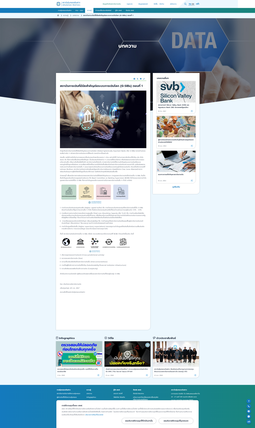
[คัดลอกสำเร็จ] (144, 79)
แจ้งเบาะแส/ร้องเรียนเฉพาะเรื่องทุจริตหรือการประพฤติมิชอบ (145, 398)
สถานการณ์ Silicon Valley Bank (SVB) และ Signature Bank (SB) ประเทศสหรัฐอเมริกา (173, 106)
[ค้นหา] (185, 3)
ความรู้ (65, 15)
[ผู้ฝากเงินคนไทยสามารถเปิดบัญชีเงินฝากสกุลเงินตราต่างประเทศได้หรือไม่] (176, 126)
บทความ (76, 15)
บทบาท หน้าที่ (117, 393)
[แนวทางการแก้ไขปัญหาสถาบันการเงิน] (176, 161)
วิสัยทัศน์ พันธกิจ (119, 397)
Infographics (91, 397)
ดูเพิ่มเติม (176, 186)
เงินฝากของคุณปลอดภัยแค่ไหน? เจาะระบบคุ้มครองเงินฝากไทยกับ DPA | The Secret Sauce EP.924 (127, 370)
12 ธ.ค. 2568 (110, 375)
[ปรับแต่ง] (197, 3)
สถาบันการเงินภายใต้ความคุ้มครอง (68, 393)
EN (193, 4)
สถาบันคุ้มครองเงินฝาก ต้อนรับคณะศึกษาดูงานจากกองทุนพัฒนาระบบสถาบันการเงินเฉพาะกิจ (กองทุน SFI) (174, 370)
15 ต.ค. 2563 (162, 181)
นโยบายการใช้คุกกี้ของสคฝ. (94, 415)
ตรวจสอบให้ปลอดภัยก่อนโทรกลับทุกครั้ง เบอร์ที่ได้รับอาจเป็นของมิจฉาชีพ (77, 370)
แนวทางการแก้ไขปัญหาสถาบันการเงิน (170, 174)
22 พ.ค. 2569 (158, 375)
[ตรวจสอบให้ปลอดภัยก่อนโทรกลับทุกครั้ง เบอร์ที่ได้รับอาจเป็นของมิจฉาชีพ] (79, 354)
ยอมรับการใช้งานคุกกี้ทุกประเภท (176, 420)
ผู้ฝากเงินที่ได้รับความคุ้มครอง (67, 397)
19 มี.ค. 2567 (162, 111)
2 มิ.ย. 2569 (61, 375)
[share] (191, 111)
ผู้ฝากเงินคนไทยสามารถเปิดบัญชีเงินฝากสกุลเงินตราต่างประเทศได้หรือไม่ (176, 141)
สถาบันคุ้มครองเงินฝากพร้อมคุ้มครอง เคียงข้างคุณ (68, 4)
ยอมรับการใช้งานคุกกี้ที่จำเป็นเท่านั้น (139, 420)
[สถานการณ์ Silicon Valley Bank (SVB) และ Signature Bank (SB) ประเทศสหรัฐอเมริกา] (176, 92)
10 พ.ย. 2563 (162, 146)
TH (190, 4)
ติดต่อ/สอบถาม (138, 393)
